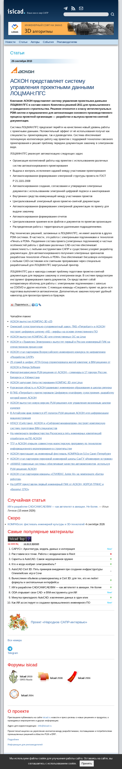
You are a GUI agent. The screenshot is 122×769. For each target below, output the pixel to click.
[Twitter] (36, 304)
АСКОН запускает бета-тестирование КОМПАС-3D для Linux (46, 382)
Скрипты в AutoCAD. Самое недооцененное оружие (42, 559)
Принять (86, 763)
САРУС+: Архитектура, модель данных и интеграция (43, 548)
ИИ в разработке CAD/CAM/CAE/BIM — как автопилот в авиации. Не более (57, 587)
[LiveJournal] (40, 304)
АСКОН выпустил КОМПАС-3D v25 (31, 321)
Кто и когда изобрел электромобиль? (34, 564)
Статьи (23, 42)
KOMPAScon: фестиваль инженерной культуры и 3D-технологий (46, 524)
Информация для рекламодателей (25, 744)
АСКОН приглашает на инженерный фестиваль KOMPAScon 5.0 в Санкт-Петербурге (60, 453)
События (48, 42)
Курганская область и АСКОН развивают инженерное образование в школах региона (61, 387)
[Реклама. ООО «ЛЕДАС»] (61, 28)
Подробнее (13, 739)
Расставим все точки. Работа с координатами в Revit (43, 554)
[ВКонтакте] (33, 304)
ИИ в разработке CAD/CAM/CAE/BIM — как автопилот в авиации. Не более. (53, 506)
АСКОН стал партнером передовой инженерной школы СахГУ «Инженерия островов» (61, 458)
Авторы (35, 42)
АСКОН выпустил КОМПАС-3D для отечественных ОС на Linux (48, 336)
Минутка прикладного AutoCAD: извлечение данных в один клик (50, 597)
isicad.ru (47, 717)
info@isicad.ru (45, 725)
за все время (31, 543)
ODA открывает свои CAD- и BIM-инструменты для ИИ (44, 592)
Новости (10, 42)
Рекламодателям (67, 42)
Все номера (14, 640)
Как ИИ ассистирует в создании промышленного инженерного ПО (51, 602)
